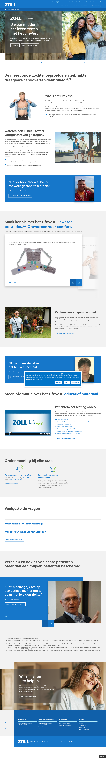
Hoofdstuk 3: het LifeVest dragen (63, 426)
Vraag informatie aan (43, 727)
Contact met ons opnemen (65, 725)
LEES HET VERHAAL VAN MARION (21, 377)
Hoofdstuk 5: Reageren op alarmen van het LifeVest (68, 431)
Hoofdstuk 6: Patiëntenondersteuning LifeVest (67, 433)
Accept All (58, 382)
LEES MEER (15, 45)
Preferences (75, 382)
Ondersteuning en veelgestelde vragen (75, 62)
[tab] (9, 282)
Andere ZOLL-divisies (84, 729)
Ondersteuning (96, 5)
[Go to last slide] (73, 282)
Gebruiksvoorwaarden (66, 741)
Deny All (67, 382)
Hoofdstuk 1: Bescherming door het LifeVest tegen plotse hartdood (73, 421)
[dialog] (53, 379)
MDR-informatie (74, 741)
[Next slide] (79, 282)
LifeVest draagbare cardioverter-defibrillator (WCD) (25, 724)
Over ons (95, 2)
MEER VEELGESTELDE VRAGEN (14, 540)
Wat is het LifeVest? (10, 62)
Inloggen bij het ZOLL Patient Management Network (77, 2)
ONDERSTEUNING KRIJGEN (29, 45)
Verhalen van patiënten (94, 62)
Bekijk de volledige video (61, 419)
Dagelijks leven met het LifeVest (47, 62)
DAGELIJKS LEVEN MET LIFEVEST (65, 333)
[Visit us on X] (5, 729)
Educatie (60, 62)
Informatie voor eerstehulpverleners (47, 729)
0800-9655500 (26, 478)
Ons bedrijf (81, 723)
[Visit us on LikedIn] (5, 723)
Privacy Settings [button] (102, 756)
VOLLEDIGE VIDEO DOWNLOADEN (66, 438)
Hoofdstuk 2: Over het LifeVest (63, 424)
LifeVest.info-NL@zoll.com (15, 479)
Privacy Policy (38, 379)
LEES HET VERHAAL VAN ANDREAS (21, 196)
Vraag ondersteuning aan (11, 483)
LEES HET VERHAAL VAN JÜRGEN (15, 604)
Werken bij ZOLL (56, 2)
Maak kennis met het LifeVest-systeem (27, 62)
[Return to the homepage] (10, 5)
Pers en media (82, 727)
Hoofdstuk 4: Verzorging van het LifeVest (66, 429)
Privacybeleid (58, 741)
